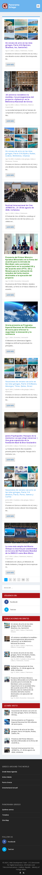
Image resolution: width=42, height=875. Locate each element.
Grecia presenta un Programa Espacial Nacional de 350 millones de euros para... (24, 722)
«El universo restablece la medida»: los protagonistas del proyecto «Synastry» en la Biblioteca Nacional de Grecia (19, 98)
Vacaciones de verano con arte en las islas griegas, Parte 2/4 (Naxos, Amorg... (24, 713)
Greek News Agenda (9, 772)
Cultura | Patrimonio (21, 51)
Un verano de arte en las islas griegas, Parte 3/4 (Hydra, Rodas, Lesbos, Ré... (23, 731)
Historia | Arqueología (18, 647)
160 (23, 580)
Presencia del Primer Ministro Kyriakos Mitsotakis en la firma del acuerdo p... (24, 741)
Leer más (10, 65)
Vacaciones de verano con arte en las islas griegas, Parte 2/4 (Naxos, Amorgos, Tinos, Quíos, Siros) (21, 383)
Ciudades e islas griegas (22, 159)
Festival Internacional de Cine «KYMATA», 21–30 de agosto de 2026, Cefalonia (19, 207)
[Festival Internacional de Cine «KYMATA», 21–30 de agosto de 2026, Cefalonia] (21, 192)
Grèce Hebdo (7, 777)
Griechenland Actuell (10, 788)
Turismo (30, 51)
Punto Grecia (7, 782)
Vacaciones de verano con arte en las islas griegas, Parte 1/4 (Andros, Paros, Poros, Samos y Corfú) (20, 493)
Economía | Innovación (22, 281)
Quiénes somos (8, 810)
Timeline (5, 815)
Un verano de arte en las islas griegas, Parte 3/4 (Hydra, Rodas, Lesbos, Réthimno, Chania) (20, 153)
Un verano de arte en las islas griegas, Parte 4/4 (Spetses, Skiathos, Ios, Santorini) (18, 45)
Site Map (5, 820)
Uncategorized (31, 446)
